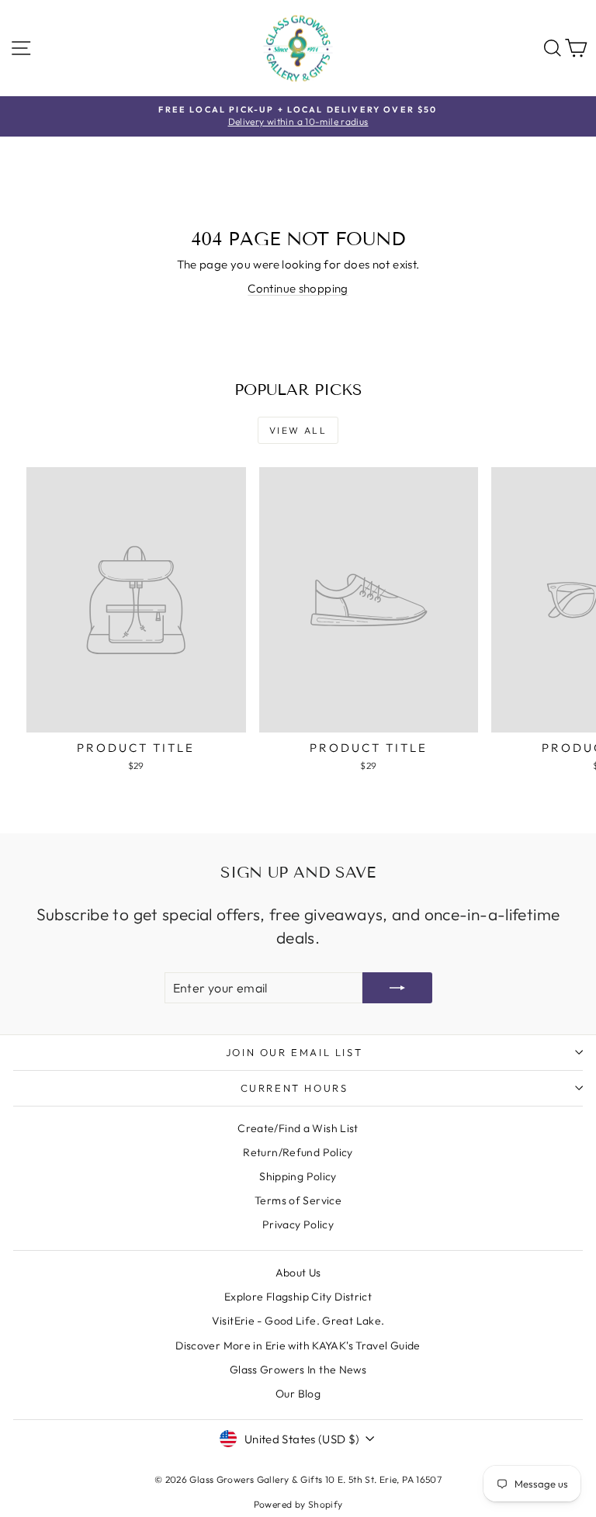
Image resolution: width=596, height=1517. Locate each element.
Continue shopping (298, 288)
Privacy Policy (298, 1224)
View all (298, 430)
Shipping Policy (298, 1176)
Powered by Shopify (298, 1504)
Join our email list (294, 1052)
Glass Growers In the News (298, 1370)
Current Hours (294, 1088)
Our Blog (298, 1394)
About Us (298, 1273)
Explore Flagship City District (298, 1297)
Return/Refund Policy (298, 1152)
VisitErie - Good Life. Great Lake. (298, 1321)
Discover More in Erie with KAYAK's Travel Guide (298, 1345)
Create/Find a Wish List (298, 1128)
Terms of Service (298, 1200)
